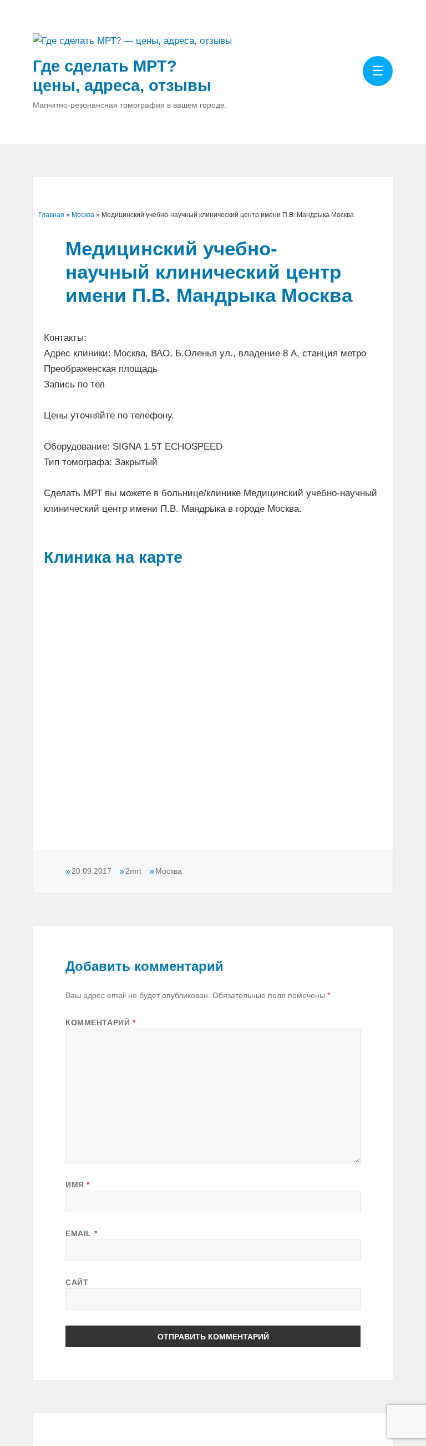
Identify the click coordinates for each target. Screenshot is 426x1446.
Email (81, 1233)
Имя (77, 1184)
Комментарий (100, 1022)
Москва (83, 215)
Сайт (76, 1282)
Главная (51, 215)
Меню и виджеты (377, 86)
